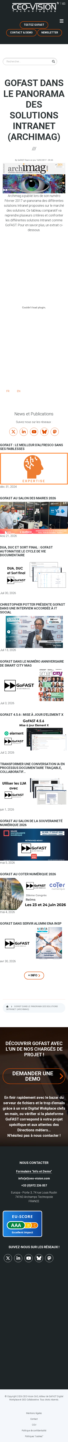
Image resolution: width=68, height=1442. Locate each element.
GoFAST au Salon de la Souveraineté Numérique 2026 (31, 823)
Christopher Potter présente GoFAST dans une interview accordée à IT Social (32, 608)
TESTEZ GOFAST (34, 24)
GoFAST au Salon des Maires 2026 (28, 498)
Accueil (7, 1006)
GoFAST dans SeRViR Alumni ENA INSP (30, 923)
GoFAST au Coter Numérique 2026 (28, 874)
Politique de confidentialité (34, 1431)
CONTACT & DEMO (21, 32)
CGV (34, 1425)
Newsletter (49, 32)
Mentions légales (34, 1413)
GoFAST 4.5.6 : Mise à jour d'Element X (31, 714)
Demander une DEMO (32, 1076)
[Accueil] (34, 7)
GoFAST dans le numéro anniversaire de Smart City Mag (32, 663)
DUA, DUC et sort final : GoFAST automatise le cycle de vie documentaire (26, 551)
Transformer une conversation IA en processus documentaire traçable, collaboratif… (32, 768)
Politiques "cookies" (34, 1436)
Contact (34, 1419)
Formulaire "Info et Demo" (34, 1171)
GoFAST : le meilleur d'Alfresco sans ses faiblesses (31, 447)
